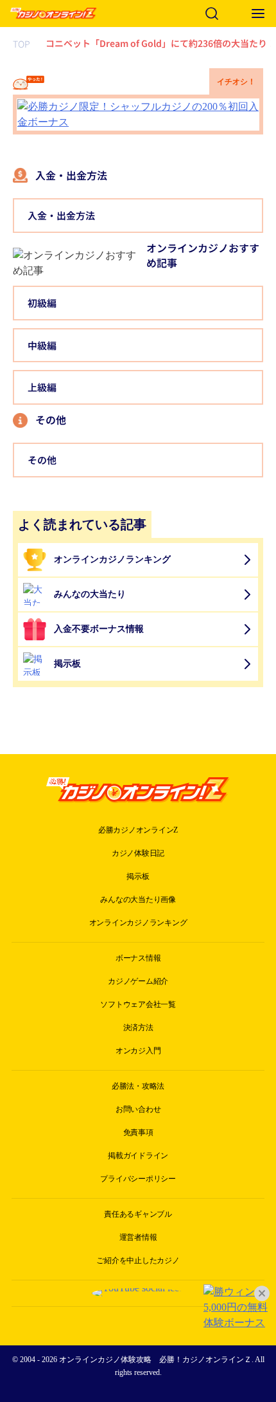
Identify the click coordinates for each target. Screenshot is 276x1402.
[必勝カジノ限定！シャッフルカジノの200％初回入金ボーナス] (138, 114)
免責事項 (138, 1132)
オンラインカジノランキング (138, 922)
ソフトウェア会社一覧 (138, 1004)
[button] (258, 13)
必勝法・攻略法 (138, 1086)
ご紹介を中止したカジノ (137, 1260)
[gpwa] (138, 1314)
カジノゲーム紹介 (138, 981)
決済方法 (138, 1027)
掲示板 (137, 876)
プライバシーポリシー (138, 1178)
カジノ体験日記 (138, 853)
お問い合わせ (138, 1109)
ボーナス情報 (138, 958)
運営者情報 (138, 1237)
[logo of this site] (53, 13)
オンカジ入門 (138, 1050)
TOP (21, 43)
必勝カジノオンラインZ (138, 830)
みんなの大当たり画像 (138, 899)
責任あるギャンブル (138, 1214)
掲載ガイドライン (138, 1155)
